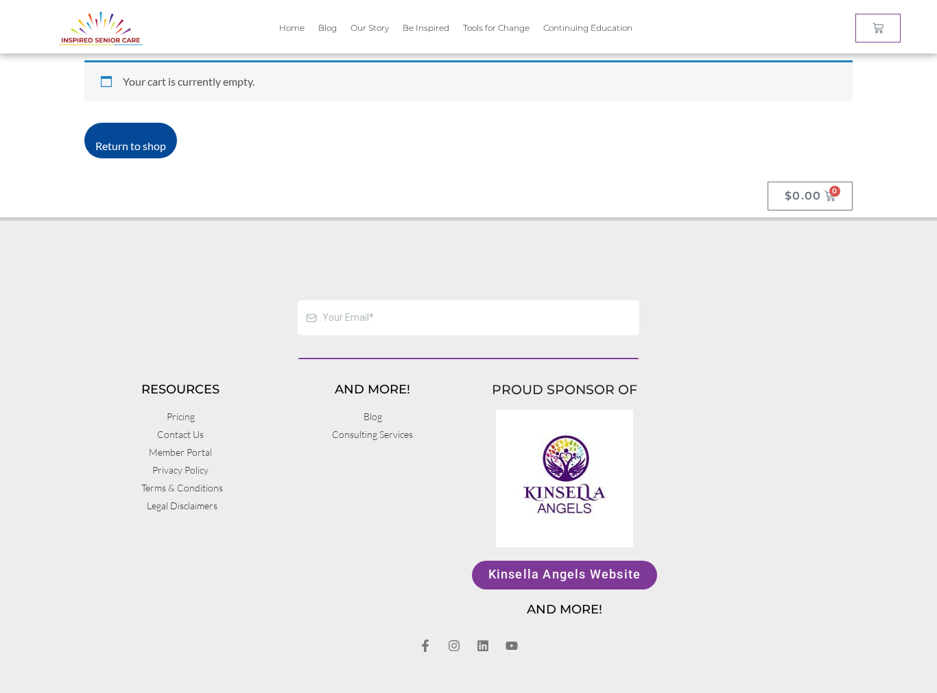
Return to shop (130, 145)
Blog (327, 28)
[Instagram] (454, 646)
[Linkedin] (483, 646)
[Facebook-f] (425, 646)
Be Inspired (426, 28)
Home (292, 28)
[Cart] (878, 28)
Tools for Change (496, 28)
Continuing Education (587, 28)
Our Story (370, 28)
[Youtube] (512, 646)
